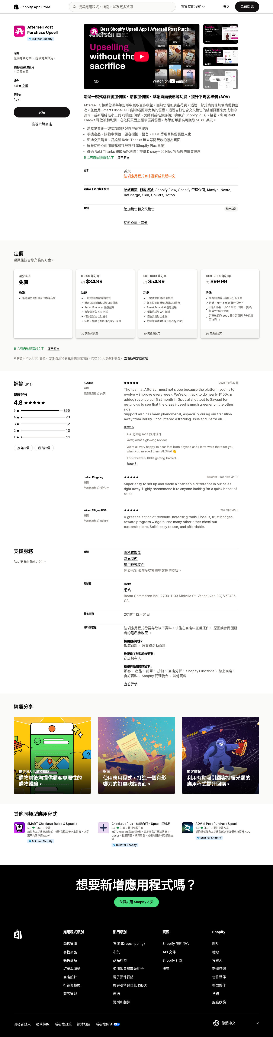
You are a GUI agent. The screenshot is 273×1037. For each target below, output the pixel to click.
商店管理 (70, 993)
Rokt (17, 99)
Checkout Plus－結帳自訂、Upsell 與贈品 (141, 823)
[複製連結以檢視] (95, 383)
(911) (25, 85)
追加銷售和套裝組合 (128, 969)
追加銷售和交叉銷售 (139, 209)
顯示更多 (129, 427)
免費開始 (247, 6)
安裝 (41, 112)
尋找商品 (70, 952)
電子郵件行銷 (123, 977)
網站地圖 (83, 1024)
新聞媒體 (219, 969)
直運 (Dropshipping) (129, 943)
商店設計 (70, 977)
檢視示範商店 (42, 124)
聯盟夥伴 (219, 985)
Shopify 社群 (173, 960)
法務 (215, 993)
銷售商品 (70, 960)
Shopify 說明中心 (176, 943)
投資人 (217, 960)
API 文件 (169, 952)
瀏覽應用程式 (191, 6)
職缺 (215, 952)
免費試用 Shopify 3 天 (136, 902)
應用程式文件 (134, 564)
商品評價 (120, 960)
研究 (166, 969)
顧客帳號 (146, 190)
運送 (116, 993)
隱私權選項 (104, 1024)
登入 (226, 6)
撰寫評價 (23, 448)
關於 (215, 943)
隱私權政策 (132, 553)
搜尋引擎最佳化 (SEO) (130, 985)
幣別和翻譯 (121, 1002)
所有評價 (44, 448)
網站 (127, 590)
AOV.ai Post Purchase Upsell (217, 823)
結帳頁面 (131, 190)
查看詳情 (131, 684)
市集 (116, 952)
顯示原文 (123, 157)
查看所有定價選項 (136, 358)
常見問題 (131, 558)
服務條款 (42, 1024)
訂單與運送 (71, 969)
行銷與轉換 (71, 985)
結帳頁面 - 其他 (136, 222)
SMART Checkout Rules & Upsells (52, 823)
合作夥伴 (219, 977)
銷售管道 (70, 943)
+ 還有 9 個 (220, 79)
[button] (52, 833)
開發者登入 (22, 1024)
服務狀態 (219, 1002)
